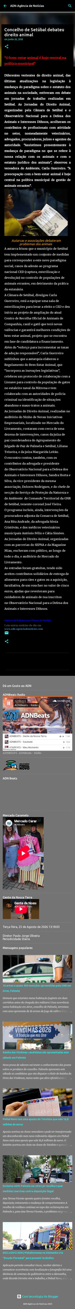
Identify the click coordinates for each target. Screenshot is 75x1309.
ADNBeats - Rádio (30, 753)
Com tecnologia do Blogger (39, 1296)
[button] (6, 46)
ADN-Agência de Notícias (27, 5)
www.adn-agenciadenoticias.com (23, 628)
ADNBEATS (10, 753)
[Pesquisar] (70, 5)
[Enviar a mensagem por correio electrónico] (6, 634)
